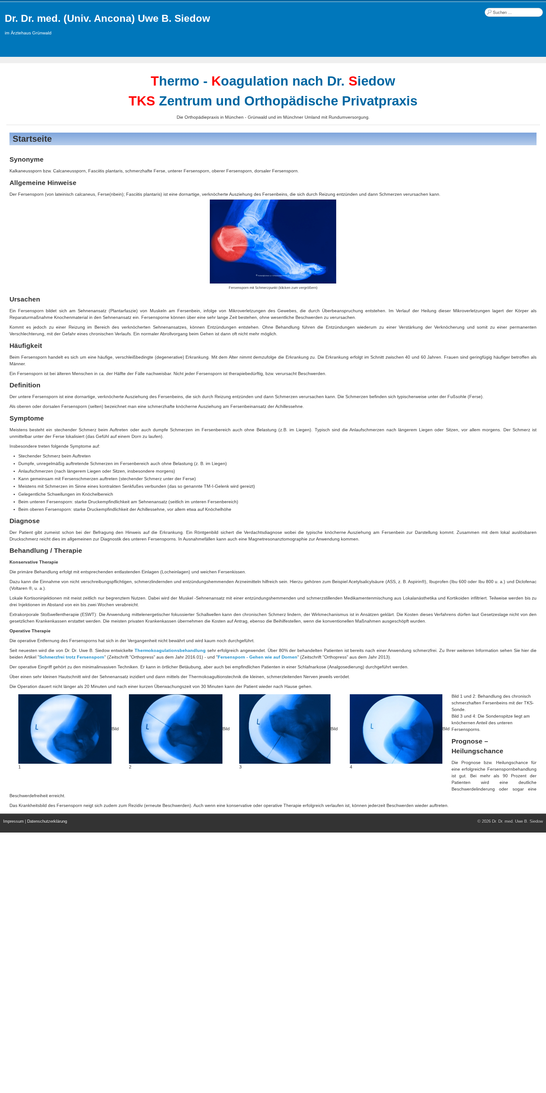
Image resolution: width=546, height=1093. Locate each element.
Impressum (13, 821)
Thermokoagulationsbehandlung (170, 650)
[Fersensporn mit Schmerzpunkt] (273, 242)
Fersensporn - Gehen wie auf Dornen (257, 657)
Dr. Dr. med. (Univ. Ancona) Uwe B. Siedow (107, 18)
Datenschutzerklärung (47, 821)
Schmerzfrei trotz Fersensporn (71, 657)
